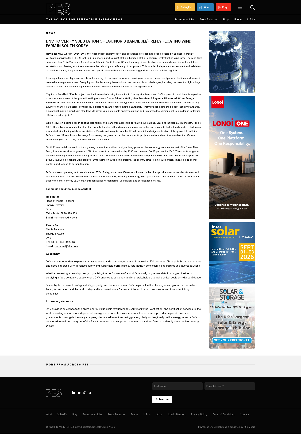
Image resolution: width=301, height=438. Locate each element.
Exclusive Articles (185, 19)
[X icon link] (90, 392)
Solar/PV (186, 7)
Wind (207, 7)
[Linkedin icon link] (73, 392)
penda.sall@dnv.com (66, 246)
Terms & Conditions (224, 414)
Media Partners (177, 414)
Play (224, 7)
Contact (244, 414)
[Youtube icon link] (79, 393)
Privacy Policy (199, 414)
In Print (251, 19)
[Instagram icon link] (84, 392)
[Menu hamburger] (240, 7)
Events (238, 19)
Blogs (226, 19)
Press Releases (209, 19)
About (159, 414)
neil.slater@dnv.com (65, 217)
